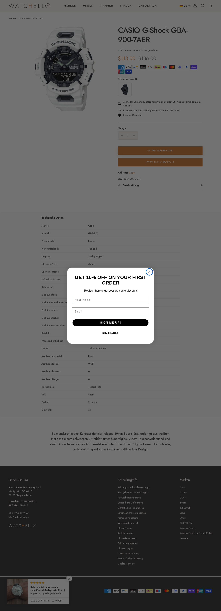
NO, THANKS (110, 333)
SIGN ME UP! (110, 322)
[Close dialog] (149, 271)
